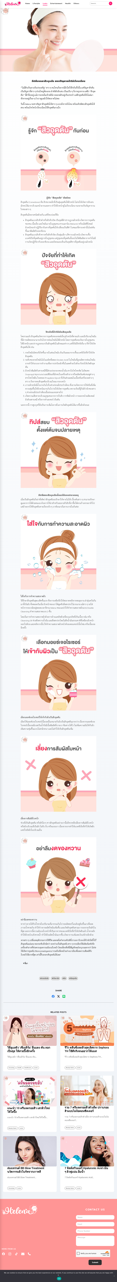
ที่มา (26, 963)
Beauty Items (70, 1068)
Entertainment (56, 3)
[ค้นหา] (110, 3)
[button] (58, 963)
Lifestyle (36, 3)
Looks (45, 3)
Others (76, 3)
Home (27, 3)
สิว (65, 978)
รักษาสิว (56, 978)
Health (68, 3)
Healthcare (27, 1068)
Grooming (11, 1068)
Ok (59, 1278)
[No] (114, 1276)
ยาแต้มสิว (45, 978)
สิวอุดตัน (74, 978)
